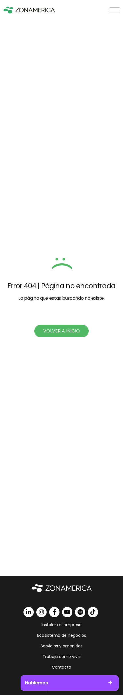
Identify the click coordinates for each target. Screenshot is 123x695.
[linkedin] (28, 612)
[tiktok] (93, 612)
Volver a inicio (61, 331)
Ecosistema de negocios (61, 635)
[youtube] (67, 612)
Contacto (61, 667)
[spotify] (80, 612)
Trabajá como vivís (62, 656)
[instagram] (41, 612)
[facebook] (54, 612)
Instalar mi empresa (61, 625)
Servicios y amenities (62, 646)
